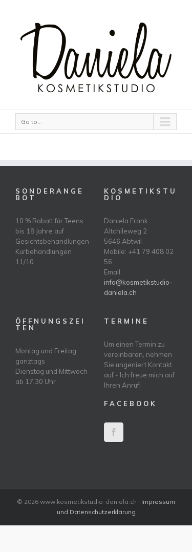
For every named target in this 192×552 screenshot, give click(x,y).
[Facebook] (113, 432)
